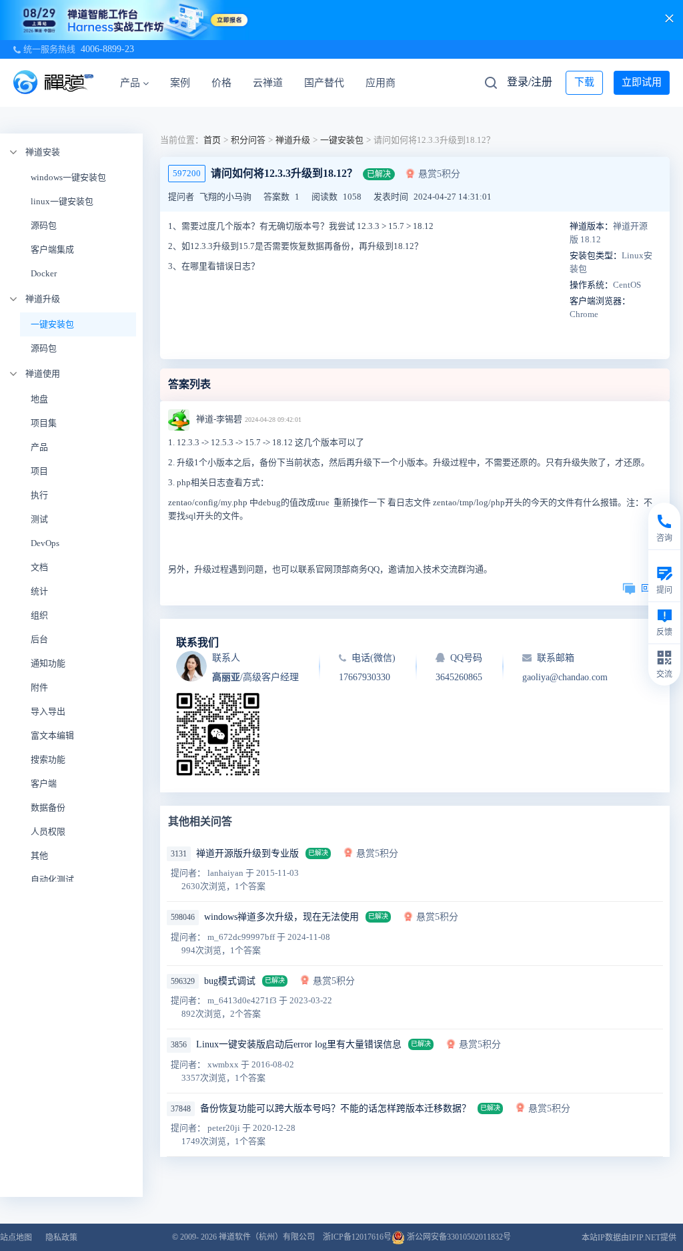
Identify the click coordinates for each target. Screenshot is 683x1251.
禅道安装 (42, 152)
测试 (39, 519)
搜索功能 (48, 759)
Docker (44, 273)
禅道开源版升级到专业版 (247, 853)
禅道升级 (42, 299)
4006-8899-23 (107, 49)
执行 (39, 495)
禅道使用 (42, 373)
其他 (39, 855)
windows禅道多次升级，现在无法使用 (281, 917)
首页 (212, 140)
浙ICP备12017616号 (357, 1237)
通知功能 (48, 663)
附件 (39, 687)
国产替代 (324, 82)
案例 (180, 82)
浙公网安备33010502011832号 (458, 1237)
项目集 (44, 423)
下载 (584, 82)
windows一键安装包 (68, 177)
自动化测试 (52, 879)
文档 (39, 567)
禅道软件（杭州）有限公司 (267, 1237)
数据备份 (48, 807)
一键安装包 (52, 324)
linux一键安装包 (62, 201)
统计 (39, 591)
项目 (39, 471)
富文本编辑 (52, 735)
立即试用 (642, 82)
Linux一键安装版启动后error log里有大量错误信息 (299, 1044)
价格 (221, 82)
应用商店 (386, 82)
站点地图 (16, 1237)
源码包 (44, 225)
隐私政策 (61, 1237)
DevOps (45, 543)
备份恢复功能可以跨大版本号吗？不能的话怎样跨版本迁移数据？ (335, 1108)
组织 (39, 615)
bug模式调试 (229, 981)
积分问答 (248, 140)
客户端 (44, 783)
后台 (39, 639)
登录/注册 (529, 81)
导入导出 (48, 711)
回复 (649, 588)
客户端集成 (52, 249)
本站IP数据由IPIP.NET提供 (629, 1237)
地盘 (39, 399)
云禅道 (268, 82)
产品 (130, 82)
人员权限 (48, 831)
